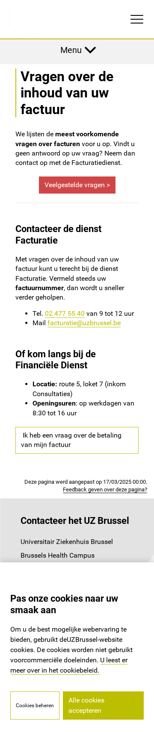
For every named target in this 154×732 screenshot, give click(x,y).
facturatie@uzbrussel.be (84, 323)
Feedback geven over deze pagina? (105, 489)
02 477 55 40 (65, 313)
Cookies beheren (35, 705)
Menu (71, 50)
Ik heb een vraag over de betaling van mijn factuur (71, 440)
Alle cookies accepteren (86, 705)
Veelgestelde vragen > (77, 185)
